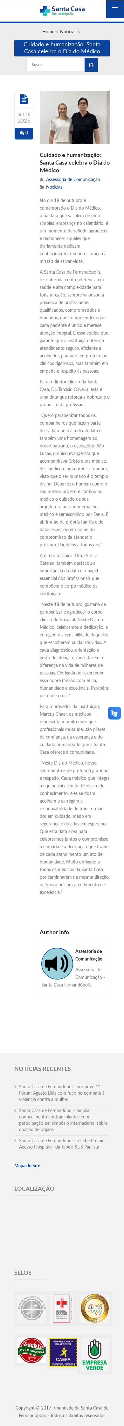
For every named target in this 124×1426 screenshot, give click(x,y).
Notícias (68, 32)
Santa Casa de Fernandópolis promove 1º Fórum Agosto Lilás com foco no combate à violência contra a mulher (62, 1093)
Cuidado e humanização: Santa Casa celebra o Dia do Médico (75, 163)
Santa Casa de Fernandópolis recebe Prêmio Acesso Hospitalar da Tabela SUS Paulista (62, 1144)
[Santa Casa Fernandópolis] (62, 11)
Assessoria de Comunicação (73, 180)
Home (48, 32)
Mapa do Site (27, 1166)
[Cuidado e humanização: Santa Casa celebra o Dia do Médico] (24, 99)
